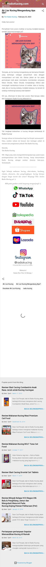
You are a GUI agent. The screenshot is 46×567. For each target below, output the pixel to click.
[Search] (43, 4)
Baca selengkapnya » (34, 409)
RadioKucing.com (17, 3)
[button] (43, 11)
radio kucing (27, 288)
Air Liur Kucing (8, 284)
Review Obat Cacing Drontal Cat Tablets (20, 472)
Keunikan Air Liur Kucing (11, 288)
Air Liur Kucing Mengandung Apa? (28, 284)
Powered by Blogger (24, 563)
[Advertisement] (23, 358)
